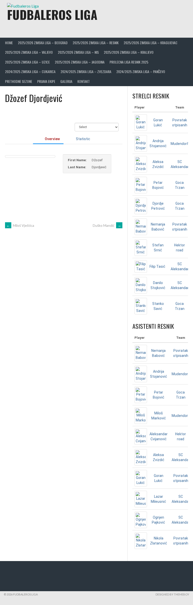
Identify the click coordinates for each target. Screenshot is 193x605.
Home (9, 42)
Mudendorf (179, 144)
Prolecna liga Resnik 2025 (129, 62)
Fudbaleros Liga (52, 14)
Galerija (66, 81)
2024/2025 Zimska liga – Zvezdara (86, 71)
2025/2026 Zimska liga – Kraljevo (129, 52)
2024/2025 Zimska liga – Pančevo (140, 71)
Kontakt (83, 81)
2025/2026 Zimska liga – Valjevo (29, 52)
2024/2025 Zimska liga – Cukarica (30, 71)
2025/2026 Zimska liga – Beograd (43, 42)
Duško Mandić (107, 225)
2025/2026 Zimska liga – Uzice (27, 62)
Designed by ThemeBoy (172, 594)
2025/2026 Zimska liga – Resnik (96, 42)
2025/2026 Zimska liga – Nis (78, 52)
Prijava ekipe (46, 81)
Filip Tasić (157, 266)
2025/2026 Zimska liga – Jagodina (80, 62)
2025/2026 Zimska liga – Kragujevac (150, 42)
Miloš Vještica (20, 225)
